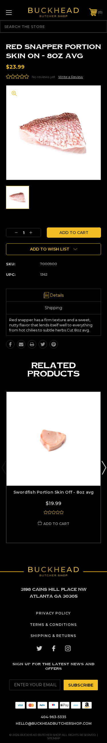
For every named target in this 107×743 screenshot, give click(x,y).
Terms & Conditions (53, 624)
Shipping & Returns (53, 636)
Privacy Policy (53, 613)
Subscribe (80, 685)
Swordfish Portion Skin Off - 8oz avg (53, 492)
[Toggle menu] (15, 12)
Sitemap (53, 738)
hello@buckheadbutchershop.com (54, 723)
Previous (4, 467)
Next (103, 467)
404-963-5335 (53, 717)
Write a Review (70, 77)
